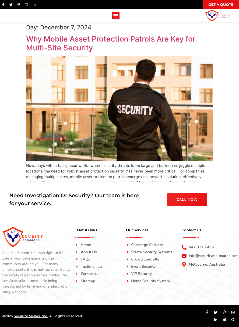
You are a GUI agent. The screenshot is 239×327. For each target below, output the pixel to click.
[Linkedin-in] (34, 4)
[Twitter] (11, 4)
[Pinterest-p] (18, 4)
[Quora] (233, 319)
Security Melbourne (31, 316)
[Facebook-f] (3, 4)
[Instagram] (26, 4)
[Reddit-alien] (224, 319)
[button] (116, 15)
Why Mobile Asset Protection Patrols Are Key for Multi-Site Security (110, 43)
